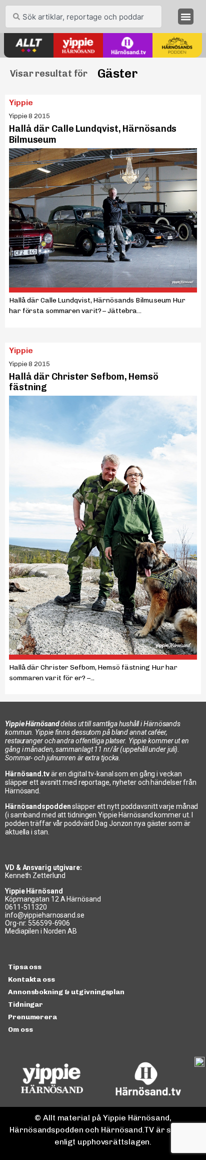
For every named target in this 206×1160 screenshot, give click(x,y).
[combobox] (83, 16)
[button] (186, 17)
